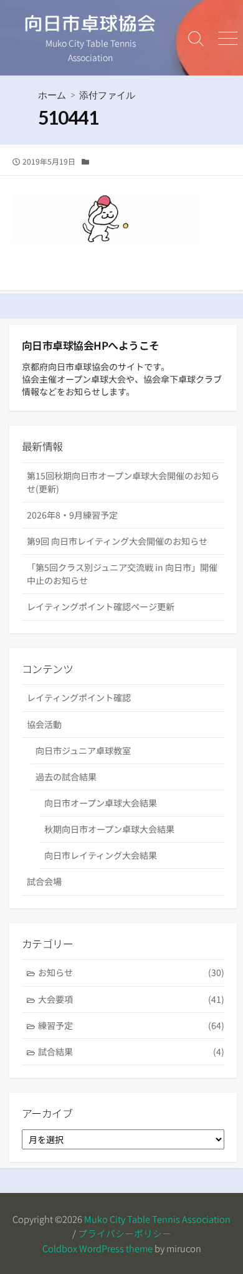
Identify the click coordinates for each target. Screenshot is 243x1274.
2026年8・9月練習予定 (72, 515)
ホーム (52, 94)
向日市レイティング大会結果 (100, 855)
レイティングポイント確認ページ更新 (100, 606)
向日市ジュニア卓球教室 (83, 750)
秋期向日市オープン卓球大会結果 (109, 829)
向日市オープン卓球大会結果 (100, 803)
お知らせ (131, 972)
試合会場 (44, 881)
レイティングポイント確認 (79, 697)
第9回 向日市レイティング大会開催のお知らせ (117, 541)
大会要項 (131, 999)
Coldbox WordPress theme (97, 1248)
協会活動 (44, 724)
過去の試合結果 (66, 776)
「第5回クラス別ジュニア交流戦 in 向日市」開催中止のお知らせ (122, 574)
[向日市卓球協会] (90, 23)
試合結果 (131, 1051)
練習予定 (131, 1025)
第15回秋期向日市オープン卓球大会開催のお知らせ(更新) (123, 482)
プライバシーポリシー (124, 1233)
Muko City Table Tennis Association (157, 1218)
